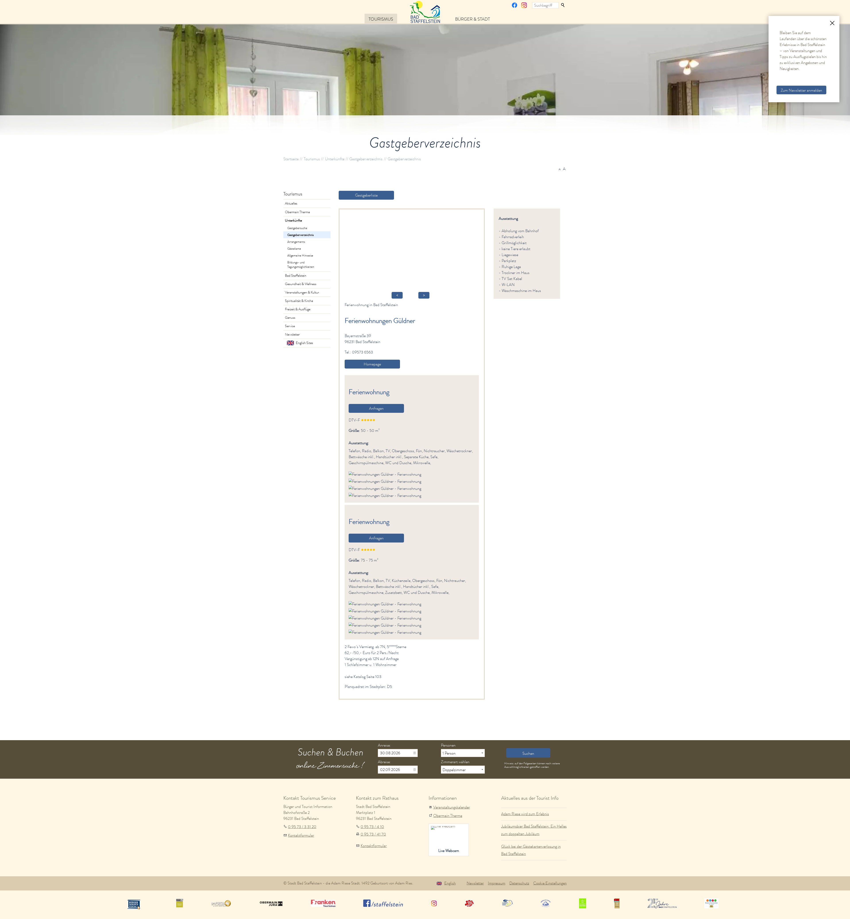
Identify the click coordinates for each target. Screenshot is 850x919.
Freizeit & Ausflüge (297, 309)
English (450, 883)
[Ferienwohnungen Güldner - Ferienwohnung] (385, 474)
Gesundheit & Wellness (300, 284)
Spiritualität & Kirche (299, 300)
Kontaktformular (301, 835)
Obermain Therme (297, 212)
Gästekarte (294, 249)
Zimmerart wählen (455, 762)
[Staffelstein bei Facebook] (514, 6)
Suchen (563, 5)
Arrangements (296, 242)
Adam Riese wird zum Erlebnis (525, 814)
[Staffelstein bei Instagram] (524, 6)
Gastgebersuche (297, 228)
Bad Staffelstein (295, 275)
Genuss (290, 317)
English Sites (304, 342)
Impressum (496, 883)
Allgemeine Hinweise (300, 255)
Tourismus (381, 19)
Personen (448, 745)
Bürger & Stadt (472, 19)
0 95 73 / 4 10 (372, 826)
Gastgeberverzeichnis (300, 235)
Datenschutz (519, 883)
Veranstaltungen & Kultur (302, 292)
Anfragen (376, 408)
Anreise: (384, 745)
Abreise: (384, 762)
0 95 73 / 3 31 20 (302, 826)
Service (290, 326)
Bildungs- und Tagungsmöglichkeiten (300, 264)
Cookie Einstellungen (550, 883)
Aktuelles (291, 203)
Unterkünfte (293, 220)
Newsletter (292, 334)
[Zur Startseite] (425, 11)
